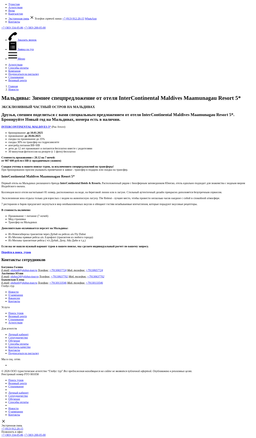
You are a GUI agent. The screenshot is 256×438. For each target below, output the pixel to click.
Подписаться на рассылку (23, 74)
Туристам (14, 4)
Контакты (14, 21)
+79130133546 (58, 282)
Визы (11, 10)
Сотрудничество (18, 337)
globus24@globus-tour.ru (24, 276)
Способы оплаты (18, 67)
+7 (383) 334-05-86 (12, 27)
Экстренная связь (18, 18)
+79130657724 (58, 270)
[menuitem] (131, 4)
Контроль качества (19, 347)
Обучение (14, 340)
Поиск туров (16, 313)
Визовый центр (17, 80)
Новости (13, 291)
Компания (14, 70)
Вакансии (14, 298)
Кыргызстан (15, 13)
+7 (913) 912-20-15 (73, 18)
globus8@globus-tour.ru (23, 270)
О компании (15, 295)
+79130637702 (59, 276)
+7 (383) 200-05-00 (35, 27)
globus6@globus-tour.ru (23, 282)
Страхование (16, 77)
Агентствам (15, 7)
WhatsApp (91, 18)
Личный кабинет (18, 334)
